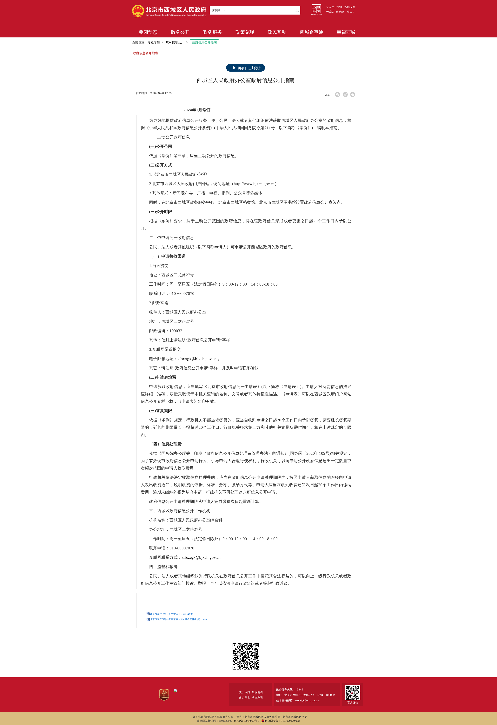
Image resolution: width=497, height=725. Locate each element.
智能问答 (349, 7)
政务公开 (180, 32)
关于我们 (244, 692)
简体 (349, 12)
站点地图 (257, 692)
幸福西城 (346, 32)
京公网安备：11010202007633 (282, 720)
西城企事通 (311, 32)
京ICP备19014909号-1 (246, 720)
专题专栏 (154, 42)
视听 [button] (257, 67)
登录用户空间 (334, 7)
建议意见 (244, 697)
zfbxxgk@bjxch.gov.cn (201, 557)
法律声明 (257, 697)
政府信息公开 (175, 42)
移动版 (340, 12)
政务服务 (212, 32)
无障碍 (330, 12)
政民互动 (277, 32)
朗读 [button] (240, 67)
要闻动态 (148, 32)
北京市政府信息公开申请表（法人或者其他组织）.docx (178, 619)
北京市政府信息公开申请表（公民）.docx (171, 613)
